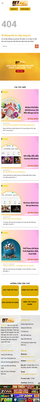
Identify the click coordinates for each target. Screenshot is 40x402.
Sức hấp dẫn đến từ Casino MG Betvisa (14, 172)
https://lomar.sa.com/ (28, 356)
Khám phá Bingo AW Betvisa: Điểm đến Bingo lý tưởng (19, 125)
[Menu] (2, 3)
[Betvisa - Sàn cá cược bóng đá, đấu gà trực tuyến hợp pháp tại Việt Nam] (20, 3)
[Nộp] (37, 46)
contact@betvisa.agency (29, 374)
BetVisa (3, 325)
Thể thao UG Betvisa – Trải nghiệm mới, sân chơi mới (18, 265)
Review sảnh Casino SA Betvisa (12, 218)
